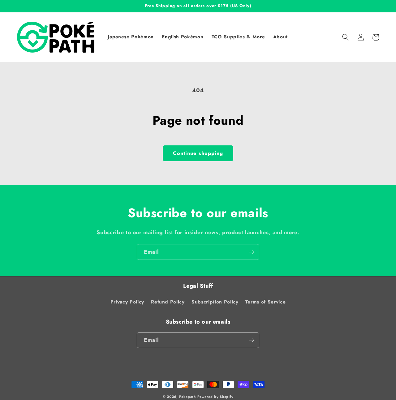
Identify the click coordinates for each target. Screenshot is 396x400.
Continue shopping (198, 153)
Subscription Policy (215, 302)
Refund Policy (168, 302)
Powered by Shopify (215, 396)
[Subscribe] (251, 252)
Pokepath (187, 396)
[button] (345, 37)
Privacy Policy (127, 302)
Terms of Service (265, 302)
